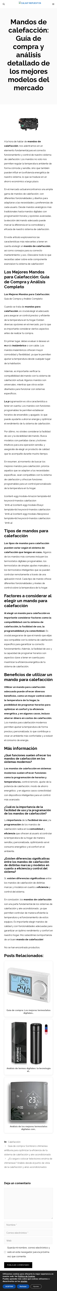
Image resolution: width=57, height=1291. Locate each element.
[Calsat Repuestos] (30, 4)
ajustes (24, 1281)
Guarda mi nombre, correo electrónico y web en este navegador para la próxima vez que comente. (28, 1252)
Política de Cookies (26, 1276)
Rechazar (23, 1286)
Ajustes (36, 1286)
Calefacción (14, 1141)
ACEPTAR (9, 1286)
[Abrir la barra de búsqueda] (3, 4)
